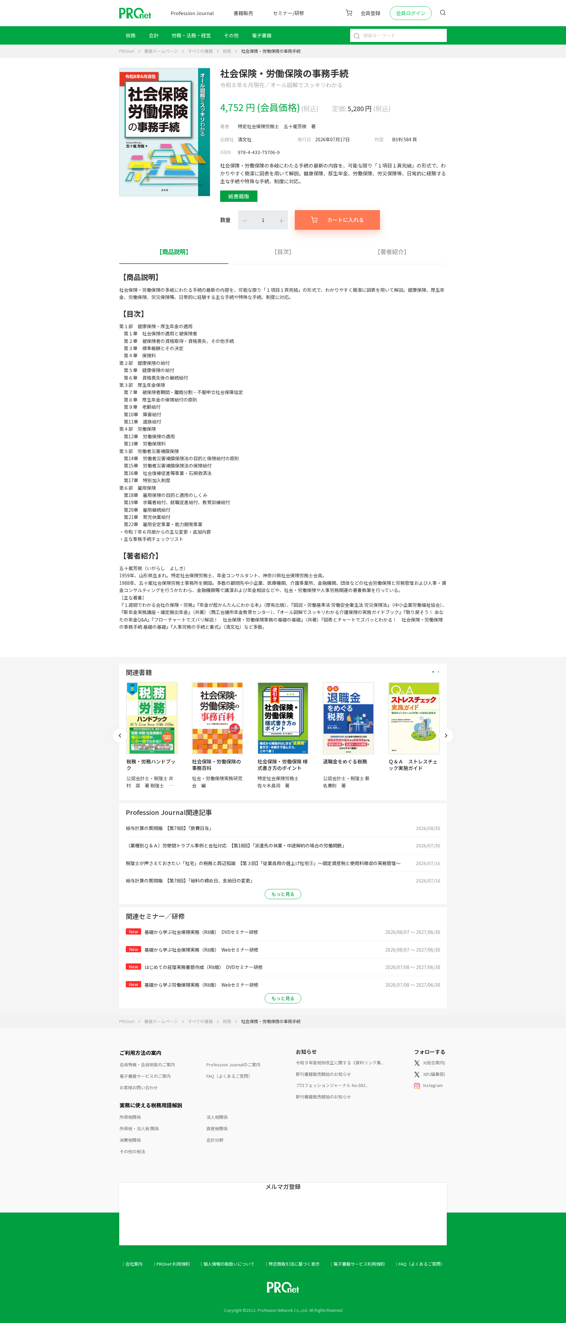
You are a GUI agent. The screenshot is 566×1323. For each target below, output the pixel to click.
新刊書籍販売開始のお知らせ (323, 1074)
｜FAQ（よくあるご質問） (419, 1264)
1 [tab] (433, 672)
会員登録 (370, 13)
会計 (154, 35)
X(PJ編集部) (434, 1074)
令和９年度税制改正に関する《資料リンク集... (340, 1062)
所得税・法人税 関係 (139, 1128)
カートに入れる (345, 220)
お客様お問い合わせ (139, 1087)
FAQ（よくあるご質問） (229, 1076)
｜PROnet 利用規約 (171, 1264)
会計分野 (214, 1140)
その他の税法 (132, 1151)
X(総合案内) (434, 1062)
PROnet (126, 51)
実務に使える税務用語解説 (151, 1105)
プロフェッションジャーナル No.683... (332, 1085)
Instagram (433, 1085)
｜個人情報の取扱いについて (227, 1264)
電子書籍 (262, 35)
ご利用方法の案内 (140, 1052)
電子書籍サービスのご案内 (145, 1076)
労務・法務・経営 (191, 35)
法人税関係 (217, 1117)
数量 (225, 220)
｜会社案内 (131, 1264)
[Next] (446, 735)
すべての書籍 (200, 51)
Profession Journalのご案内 (233, 1064)
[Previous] (120, 735)
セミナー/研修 (288, 13)
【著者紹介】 (392, 251)
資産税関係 (217, 1128)
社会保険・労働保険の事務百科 (216, 764)
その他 (231, 35)
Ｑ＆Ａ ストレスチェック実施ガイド (413, 764)
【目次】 (283, 251)
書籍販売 (243, 13)
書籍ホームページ (161, 51)
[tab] (173, 251)
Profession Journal (192, 13)
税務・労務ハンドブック (151, 764)
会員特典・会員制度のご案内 (147, 1064)
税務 (131, 35)
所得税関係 (130, 1117)
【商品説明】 (174, 251)
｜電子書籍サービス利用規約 (357, 1264)
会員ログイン (410, 13)
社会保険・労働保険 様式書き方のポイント (282, 764)
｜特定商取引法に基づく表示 (292, 1264)
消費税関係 (130, 1140)
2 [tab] (438, 672)
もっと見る (283, 894)
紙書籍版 (238, 196)
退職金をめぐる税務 (345, 761)
